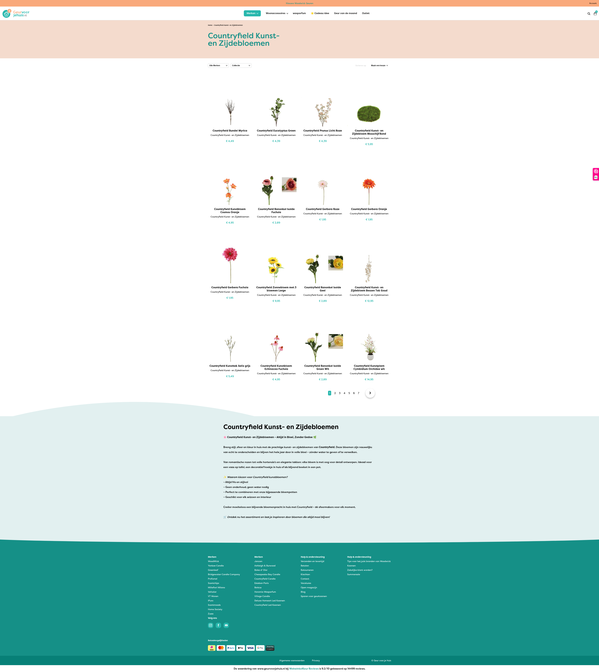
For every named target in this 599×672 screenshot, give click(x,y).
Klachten (305, 574)
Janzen (258, 561)
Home (210, 25)
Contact (305, 578)
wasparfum (299, 13)
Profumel (212, 578)
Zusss (210, 613)
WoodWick (213, 561)
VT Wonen (213, 596)
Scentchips (213, 583)
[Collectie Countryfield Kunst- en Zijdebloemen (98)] (241, 65)
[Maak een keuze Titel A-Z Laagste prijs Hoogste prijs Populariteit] (379, 65)
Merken (251, 13)
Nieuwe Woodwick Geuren (299, 3)
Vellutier (212, 591)
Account (593, 3)
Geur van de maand (345, 13)
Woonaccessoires (275, 13)
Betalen (305, 565)
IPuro (210, 600)
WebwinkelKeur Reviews (304, 668)
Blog (303, 591)
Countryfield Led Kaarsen (267, 604)
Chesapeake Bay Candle (267, 574)
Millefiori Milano (216, 587)
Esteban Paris (261, 583)
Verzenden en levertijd (312, 561)
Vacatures (306, 583)
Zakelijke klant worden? (360, 569)
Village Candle (262, 596)
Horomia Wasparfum (265, 591)
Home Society (215, 609)
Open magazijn (309, 587)
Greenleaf (213, 569)
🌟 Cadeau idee (320, 13)
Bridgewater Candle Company (224, 574)
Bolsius (257, 587)
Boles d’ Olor (260, 569)
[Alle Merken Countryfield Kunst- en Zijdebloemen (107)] (218, 65)
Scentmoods (214, 604)
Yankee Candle (216, 565)
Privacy (316, 660)
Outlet (366, 13)
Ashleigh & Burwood (264, 565)
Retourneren (307, 569)
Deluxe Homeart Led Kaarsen (269, 600)
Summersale (353, 574)
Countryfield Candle (264, 578)
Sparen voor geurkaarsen (314, 596)
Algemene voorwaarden (291, 660)
